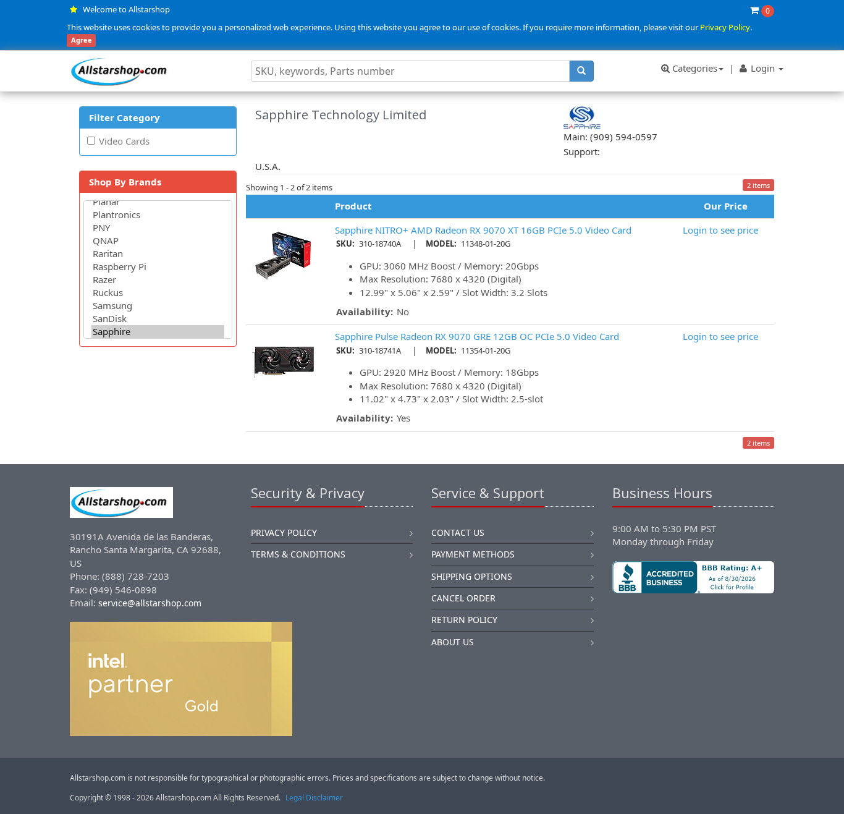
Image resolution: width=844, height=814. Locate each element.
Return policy (464, 619)
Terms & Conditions (298, 554)
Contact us (457, 532)
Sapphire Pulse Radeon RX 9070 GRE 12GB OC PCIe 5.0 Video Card (477, 336)
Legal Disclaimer (314, 797)
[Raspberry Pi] (157, 266)
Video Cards (124, 141)
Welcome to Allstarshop (126, 9)
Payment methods (473, 554)
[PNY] (157, 227)
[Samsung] (157, 305)
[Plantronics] (157, 214)
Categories (693, 68)
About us (452, 642)
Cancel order (463, 598)
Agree (81, 40)
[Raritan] (157, 253)
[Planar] (157, 201)
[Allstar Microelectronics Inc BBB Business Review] (693, 577)
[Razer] (157, 279)
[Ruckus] (157, 292)
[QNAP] (157, 240)
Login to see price (720, 230)
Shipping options (471, 576)
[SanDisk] (157, 318)
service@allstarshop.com (149, 603)
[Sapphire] (157, 331)
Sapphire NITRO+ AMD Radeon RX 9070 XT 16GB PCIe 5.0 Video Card (483, 230)
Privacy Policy (725, 27)
